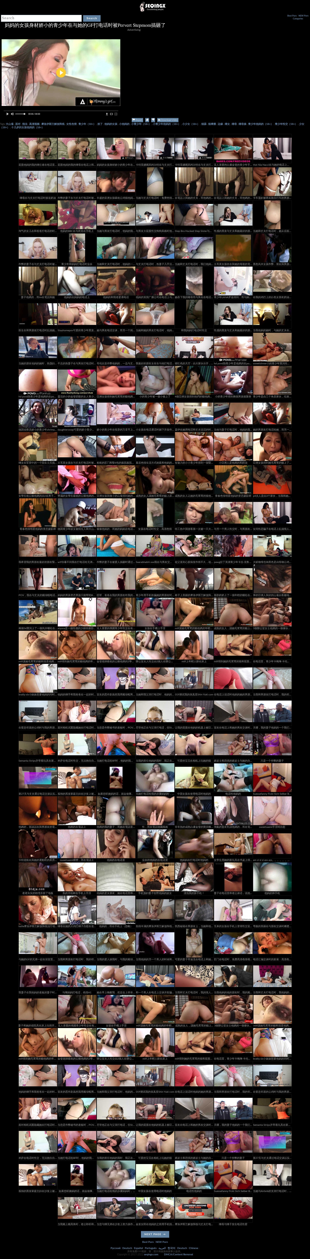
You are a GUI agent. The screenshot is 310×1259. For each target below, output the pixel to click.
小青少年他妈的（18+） (167, 124)
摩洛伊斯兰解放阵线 (53, 124)
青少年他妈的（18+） (260, 124)
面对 (18, 124)
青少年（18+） (87, 124)
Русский (115, 1248)
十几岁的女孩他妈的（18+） (27, 127)
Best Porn (292, 16)
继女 (227, 124)
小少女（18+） (191, 124)
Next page (152, 1234)
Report (138, 120)
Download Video (169, 120)
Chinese (193, 1248)
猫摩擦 (212, 124)
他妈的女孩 (110, 124)
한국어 (171, 1248)
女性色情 (71, 124)
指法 (24, 124)
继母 (234, 124)
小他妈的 (124, 124)
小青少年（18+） (141, 124)
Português (151, 1248)
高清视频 (34, 124)
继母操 (242, 124)
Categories (298, 19)
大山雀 (10, 124)
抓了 (100, 124)
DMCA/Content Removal (178, 1254)
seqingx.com (151, 1254)
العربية (162, 1248)
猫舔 (204, 124)
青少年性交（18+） (286, 124)
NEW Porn (303, 16)
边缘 (220, 124)
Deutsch (127, 1248)
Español (138, 1248)
